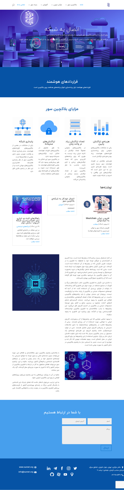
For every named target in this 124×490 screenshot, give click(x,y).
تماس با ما (21, 5)
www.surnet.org (26, 467)
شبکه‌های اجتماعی (23, 226)
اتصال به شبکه (62, 29)
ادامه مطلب (105, 234)
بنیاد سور (34, 5)
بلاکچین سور (72, 5)
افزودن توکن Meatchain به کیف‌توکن (97, 219)
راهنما (62, 46)
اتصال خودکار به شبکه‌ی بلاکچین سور (62, 199)
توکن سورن (57, 5)
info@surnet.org (26, 472)
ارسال (106, 448)
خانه (81, 5)
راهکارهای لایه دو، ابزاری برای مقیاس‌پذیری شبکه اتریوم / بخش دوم (27, 220)
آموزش (45, 5)
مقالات (95, 224)
